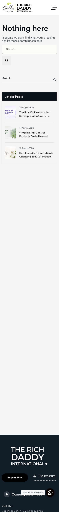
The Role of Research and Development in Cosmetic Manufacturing (34, 116)
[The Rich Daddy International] (17, 7)
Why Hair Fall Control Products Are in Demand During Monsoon (33, 136)
